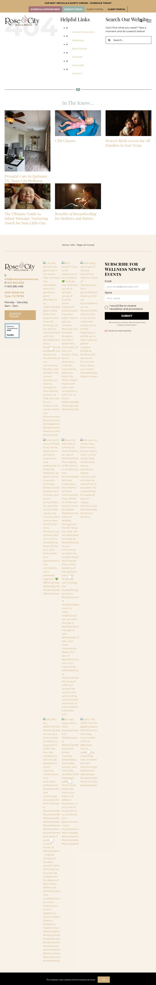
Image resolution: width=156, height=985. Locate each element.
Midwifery (78, 40)
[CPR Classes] (78, 123)
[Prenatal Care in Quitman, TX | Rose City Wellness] (27, 141)
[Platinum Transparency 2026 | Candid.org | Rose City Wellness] (12, 324)
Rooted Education (83, 32)
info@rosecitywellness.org (21, 279)
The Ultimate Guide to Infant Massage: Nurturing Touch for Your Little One (26, 218)
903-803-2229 (15, 282)
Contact (77, 73)
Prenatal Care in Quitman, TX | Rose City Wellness (26, 178)
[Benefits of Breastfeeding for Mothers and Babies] (78, 196)
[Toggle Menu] (149, 20)
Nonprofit (78, 65)
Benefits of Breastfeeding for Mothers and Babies (75, 216)
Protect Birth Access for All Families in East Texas (128, 143)
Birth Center (79, 48)
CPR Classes (65, 140)
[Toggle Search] (141, 20)
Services (77, 56)
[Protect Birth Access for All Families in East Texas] (128, 123)
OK (103, 979)
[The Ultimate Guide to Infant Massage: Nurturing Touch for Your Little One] (27, 196)
